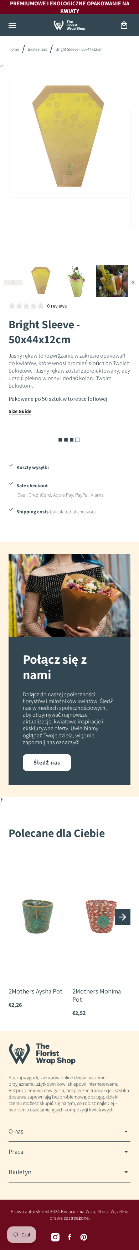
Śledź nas (47, 762)
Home (14, 49)
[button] (12, 25)
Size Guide (20, 411)
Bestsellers (37, 49)
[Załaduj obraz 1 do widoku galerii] (41, 281)
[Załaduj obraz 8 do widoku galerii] (112, 281)
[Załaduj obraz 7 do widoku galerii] (77, 281)
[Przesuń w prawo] (133, 282)
